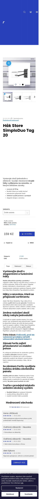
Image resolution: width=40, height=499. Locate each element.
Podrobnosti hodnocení (11, 120)
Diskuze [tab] (28, 266)
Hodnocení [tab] (18, 266)
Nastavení (19, 488)
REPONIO (13, 224)
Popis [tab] (8, 266)
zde (22, 483)
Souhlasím (29, 494)
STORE (21, 256)
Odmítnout (10, 494)
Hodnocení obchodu (19, 402)
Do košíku (28, 234)
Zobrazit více (19, 462)
